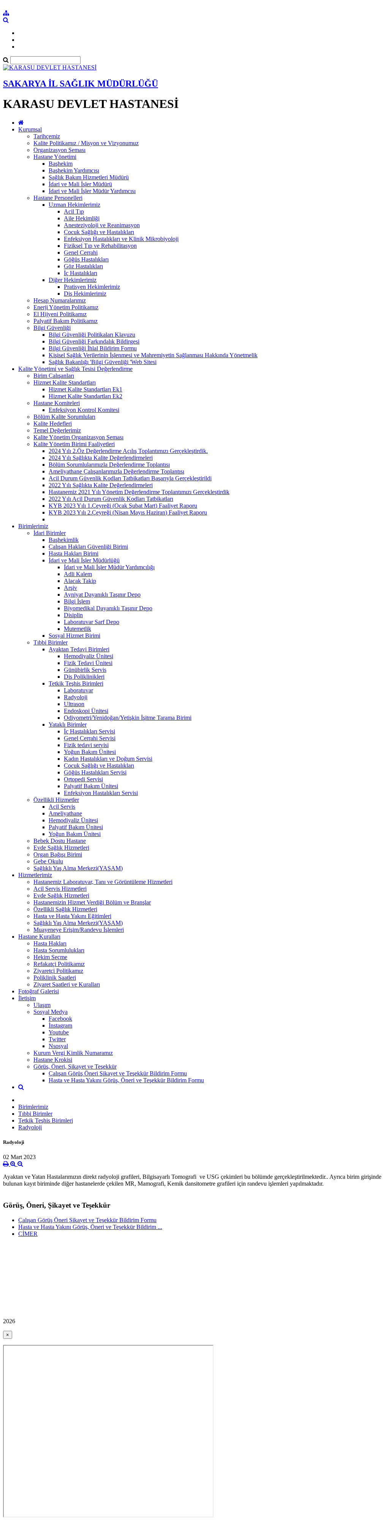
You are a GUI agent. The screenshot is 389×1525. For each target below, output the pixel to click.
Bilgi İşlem (77, 601)
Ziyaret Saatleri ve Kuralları (66, 984)
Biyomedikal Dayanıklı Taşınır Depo (108, 608)
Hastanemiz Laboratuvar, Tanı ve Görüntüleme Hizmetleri (102, 882)
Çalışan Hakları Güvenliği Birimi (88, 546)
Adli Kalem (78, 574)
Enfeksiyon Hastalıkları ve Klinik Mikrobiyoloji (121, 239)
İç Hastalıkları (80, 273)
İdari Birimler (49, 533)
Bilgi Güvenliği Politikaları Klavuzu (92, 334)
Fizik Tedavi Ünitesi (88, 663)
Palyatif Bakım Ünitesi (91, 786)
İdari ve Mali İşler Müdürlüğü (84, 560)
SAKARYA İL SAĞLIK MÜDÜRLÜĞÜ (80, 84)
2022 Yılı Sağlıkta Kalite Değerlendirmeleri (101, 485)
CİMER (28, 1233)
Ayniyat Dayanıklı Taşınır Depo (102, 594)
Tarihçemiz (46, 136)
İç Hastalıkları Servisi (89, 731)
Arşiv (70, 587)
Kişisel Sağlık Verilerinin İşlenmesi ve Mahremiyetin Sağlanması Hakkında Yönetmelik (153, 355)
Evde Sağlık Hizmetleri (61, 847)
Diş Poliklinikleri (84, 676)
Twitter (57, 1039)
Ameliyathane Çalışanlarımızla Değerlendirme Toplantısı (116, 471)
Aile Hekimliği (82, 218)
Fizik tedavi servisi (86, 745)
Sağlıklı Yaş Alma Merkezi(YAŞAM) (78, 868)
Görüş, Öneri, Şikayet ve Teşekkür (75, 1066)
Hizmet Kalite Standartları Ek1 (85, 389)
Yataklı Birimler (68, 724)
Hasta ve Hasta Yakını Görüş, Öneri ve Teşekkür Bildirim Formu (126, 1080)
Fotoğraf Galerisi (38, 991)
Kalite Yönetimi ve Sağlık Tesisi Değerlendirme (75, 369)
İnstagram (60, 1025)
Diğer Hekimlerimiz (72, 280)
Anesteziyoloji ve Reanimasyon (102, 225)
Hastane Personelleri (57, 198)
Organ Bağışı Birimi (57, 854)
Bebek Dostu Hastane (59, 841)
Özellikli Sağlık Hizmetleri (65, 909)
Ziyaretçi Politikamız (58, 971)
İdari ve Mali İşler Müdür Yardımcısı (92, 191)
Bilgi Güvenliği (52, 328)
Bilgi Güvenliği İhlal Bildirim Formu (93, 348)
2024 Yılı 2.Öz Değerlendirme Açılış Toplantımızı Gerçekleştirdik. (128, 451)
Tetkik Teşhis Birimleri (76, 683)
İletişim (27, 998)
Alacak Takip (80, 581)
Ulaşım (42, 1005)
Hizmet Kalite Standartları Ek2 (85, 396)
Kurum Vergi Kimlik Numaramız (73, 1053)
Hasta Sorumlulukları (58, 950)
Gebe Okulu (48, 861)
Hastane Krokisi (52, 1059)
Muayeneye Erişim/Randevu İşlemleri (78, 929)
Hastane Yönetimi (54, 157)
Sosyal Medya (50, 1012)
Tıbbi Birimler (50, 642)
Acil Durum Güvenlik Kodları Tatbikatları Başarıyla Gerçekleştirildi (130, 478)
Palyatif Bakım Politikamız (65, 321)
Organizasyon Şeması (59, 150)
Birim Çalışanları (53, 375)
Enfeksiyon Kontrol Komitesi (84, 410)
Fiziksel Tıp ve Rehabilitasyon (100, 245)
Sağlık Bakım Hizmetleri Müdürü (89, 177)
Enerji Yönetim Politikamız (65, 307)
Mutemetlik (77, 629)
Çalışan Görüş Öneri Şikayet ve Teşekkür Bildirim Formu (118, 1073)
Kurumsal (30, 129)
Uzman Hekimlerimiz (74, 204)
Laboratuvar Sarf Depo (91, 622)
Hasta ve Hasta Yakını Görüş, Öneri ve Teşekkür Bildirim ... (90, 1227)
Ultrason (74, 704)
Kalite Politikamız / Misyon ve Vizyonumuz (86, 143)
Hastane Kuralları (39, 936)
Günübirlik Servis (85, 670)
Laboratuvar (78, 690)
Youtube (59, 1032)
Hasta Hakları (49, 943)
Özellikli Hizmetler (56, 800)
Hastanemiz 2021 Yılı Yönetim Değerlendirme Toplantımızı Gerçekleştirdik (139, 492)
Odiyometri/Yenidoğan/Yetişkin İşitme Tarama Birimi (127, 717)
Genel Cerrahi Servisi (89, 738)
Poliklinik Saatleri (54, 977)
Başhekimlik (64, 540)
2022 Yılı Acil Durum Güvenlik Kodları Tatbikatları (111, 499)
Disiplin (73, 615)
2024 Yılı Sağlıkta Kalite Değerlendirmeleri (101, 457)
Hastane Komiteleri (56, 403)
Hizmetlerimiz (35, 875)
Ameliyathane (65, 813)
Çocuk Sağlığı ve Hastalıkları (99, 232)
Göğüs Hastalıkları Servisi (95, 772)
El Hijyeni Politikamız (60, 314)
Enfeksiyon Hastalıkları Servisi (101, 793)
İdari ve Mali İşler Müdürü (80, 184)
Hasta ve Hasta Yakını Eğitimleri (72, 916)
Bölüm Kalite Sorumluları (64, 416)
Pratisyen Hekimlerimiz (92, 286)
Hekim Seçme (50, 957)
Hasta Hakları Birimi (73, 553)
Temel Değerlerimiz (57, 430)
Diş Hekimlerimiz (85, 293)
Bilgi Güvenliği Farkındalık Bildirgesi (94, 341)
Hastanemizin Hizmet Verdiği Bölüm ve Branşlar (92, 902)
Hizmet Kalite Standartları (64, 382)
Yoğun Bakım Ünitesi (90, 752)
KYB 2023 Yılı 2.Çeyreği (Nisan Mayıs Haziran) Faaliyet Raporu (128, 512)
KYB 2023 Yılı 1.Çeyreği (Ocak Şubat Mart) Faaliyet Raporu (123, 505)
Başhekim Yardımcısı (74, 170)
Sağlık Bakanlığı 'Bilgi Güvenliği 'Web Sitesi (103, 362)
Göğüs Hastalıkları (86, 259)
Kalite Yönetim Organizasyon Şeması (78, 437)
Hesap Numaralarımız (59, 300)
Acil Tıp (74, 211)
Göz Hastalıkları (83, 266)
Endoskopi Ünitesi (86, 711)
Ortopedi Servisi (83, 779)
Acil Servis (62, 806)
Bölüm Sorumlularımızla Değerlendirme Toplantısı (109, 464)
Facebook (60, 1018)
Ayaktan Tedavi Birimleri (79, 649)
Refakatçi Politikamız (59, 964)
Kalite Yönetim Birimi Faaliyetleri (74, 444)
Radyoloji (75, 697)
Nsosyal (58, 1046)
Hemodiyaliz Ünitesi (88, 656)
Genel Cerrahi (81, 252)
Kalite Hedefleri (52, 423)
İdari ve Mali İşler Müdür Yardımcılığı (109, 567)
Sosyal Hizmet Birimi (74, 635)
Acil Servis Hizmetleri (60, 888)
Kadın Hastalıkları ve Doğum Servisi (108, 758)
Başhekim (61, 163)
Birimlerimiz (33, 526)
